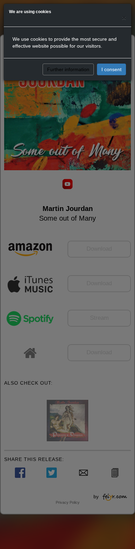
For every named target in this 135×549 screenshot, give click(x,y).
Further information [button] (68, 69)
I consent (111, 69)
